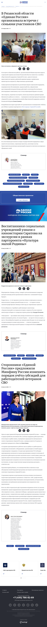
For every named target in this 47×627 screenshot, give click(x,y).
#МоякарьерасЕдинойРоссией (16, 180)
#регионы (26, 174)
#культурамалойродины (29, 358)
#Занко (10, 545)
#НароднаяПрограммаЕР (33, 545)
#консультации (39, 183)
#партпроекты (33, 177)
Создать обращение (23, 200)
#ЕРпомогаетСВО (24, 186)
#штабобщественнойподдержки (18, 177)
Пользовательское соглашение (23, 612)
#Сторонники (20, 545)
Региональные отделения (37, 590)
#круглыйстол (28, 183)
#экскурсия (30, 355)
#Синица (35, 174)
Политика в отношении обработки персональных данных (23, 614)
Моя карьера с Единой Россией (31, 107)
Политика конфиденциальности (23, 613)
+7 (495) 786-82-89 (23, 597)
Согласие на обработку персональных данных (23, 615)
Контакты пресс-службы (22, 592)
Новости (17, 6)
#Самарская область (10, 355)
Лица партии (20, 590)
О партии (4, 590)
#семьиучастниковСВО (32, 180)
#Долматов (39, 355)
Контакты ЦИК (5, 592)
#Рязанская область (15, 174)
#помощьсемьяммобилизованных (12, 183)
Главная (3, 6)
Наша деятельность (10, 6)
